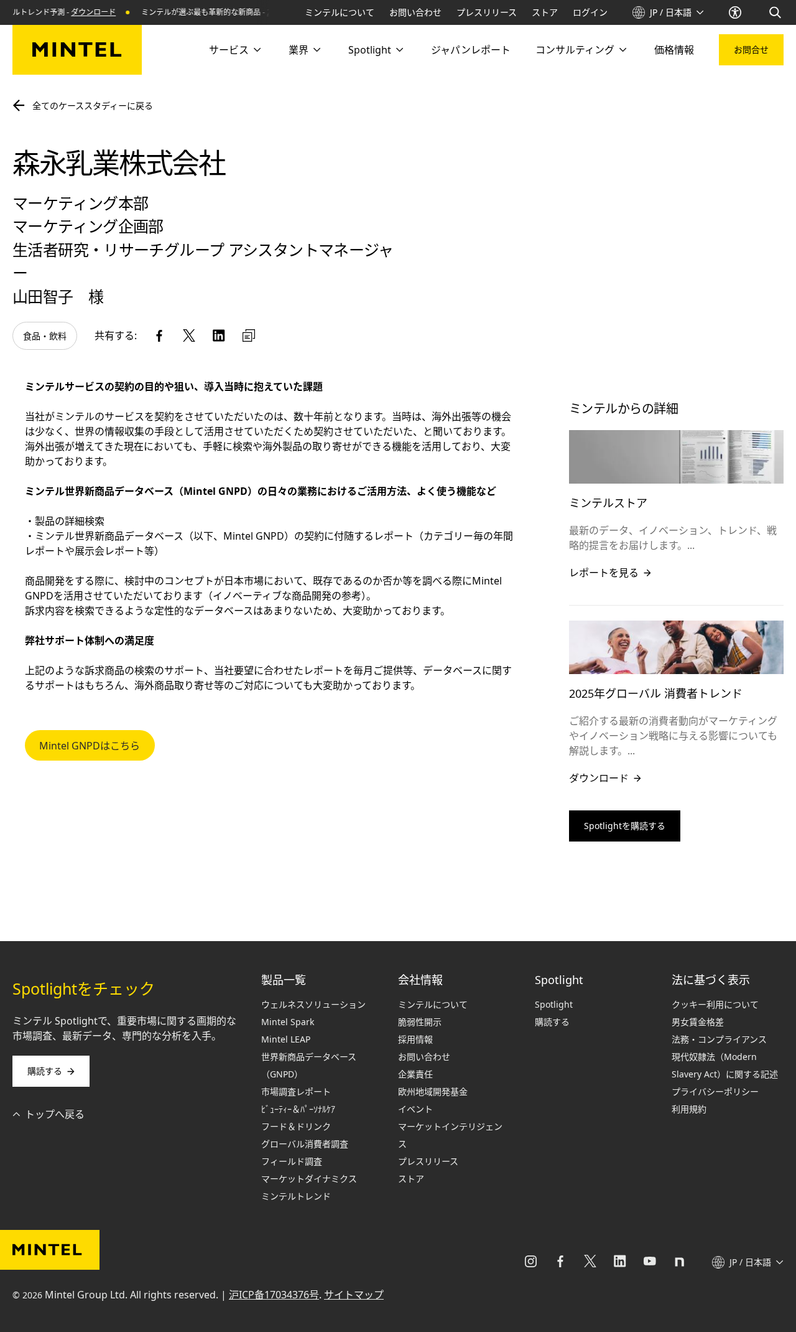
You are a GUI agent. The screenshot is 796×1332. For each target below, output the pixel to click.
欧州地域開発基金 (433, 1091)
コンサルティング (574, 50)
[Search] (776, 12)
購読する (44, 1071)
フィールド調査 (291, 1161)
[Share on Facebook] (159, 335)
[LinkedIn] (620, 1262)
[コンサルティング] (621, 49)
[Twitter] (590, 1262)
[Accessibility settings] (736, 12)
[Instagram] (530, 1262)
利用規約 (689, 1109)
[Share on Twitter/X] (189, 335)
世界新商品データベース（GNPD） (308, 1065)
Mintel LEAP (285, 1039)
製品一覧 (283, 979)
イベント (415, 1109)
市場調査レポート (296, 1091)
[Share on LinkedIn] (218, 335)
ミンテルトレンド (296, 1196)
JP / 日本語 (671, 12)
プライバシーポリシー (715, 1091)
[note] (679, 1262)
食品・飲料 (45, 336)
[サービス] (256, 49)
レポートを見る (604, 572)
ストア (545, 12)
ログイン (590, 12)
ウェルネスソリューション (313, 1004)
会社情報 (420, 979)
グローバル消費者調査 (304, 1144)
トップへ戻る (55, 1114)
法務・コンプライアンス (719, 1039)
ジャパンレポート (471, 50)
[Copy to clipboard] (248, 335)
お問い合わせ (415, 12)
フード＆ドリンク (296, 1126)
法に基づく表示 (711, 979)
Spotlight (369, 50)
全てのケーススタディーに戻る (92, 105)
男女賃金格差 (698, 1022)
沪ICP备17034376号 (274, 1295)
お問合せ (751, 49)
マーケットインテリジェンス (450, 1135)
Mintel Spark (287, 1022)
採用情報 (415, 1039)
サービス (229, 50)
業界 (298, 50)
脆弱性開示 (420, 1022)
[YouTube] (649, 1262)
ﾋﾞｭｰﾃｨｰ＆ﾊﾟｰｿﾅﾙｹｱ (298, 1109)
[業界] (315, 49)
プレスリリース (486, 12)
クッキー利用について (715, 1004)
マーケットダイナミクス (309, 1178)
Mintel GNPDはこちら (89, 746)
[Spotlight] (398, 49)
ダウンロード (80, 12)
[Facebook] (560, 1262)
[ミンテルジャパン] (77, 50)
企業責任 (415, 1074)
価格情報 (674, 50)
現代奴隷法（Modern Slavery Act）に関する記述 (725, 1065)
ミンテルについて (339, 12)
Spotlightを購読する (624, 826)
